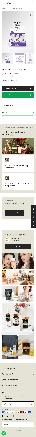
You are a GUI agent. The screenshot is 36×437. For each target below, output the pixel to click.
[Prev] (26, 223)
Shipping (11, 76)
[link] (18, 163)
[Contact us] (3, 433)
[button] (3, 3)
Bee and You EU (13, 396)
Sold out (7, 95)
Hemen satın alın (10, 88)
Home (3, 8)
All (8, 8)
